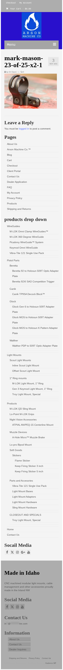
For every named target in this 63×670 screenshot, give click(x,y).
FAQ (9, 187)
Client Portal (13, 171)
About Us (12, 144)
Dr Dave (12, 72)
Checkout (12, 165)
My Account (13, 192)
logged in (24, 128)
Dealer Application (17, 181)
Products (12, 203)
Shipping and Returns (19, 209)
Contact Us (13, 176)
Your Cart (20, 9)
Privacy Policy (14, 198)
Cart (9, 160)
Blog (9, 154)
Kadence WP (51, 663)
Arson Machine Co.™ (19, 149)
